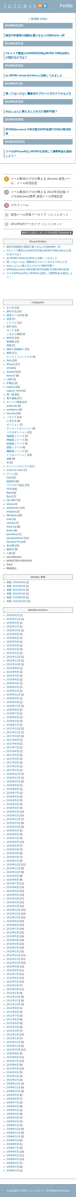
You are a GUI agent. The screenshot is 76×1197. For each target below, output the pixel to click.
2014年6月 (13, 887)
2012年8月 (13, 970)
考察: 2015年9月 (16, 582)
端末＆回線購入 (15, 349)
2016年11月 (13, 777)
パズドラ (12, 417)
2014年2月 (13, 902)
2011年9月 (13, 1008)
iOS (9, 368)
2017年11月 (13, 732)
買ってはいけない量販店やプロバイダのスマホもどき (38, 93)
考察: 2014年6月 (16, 586)
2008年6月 (13, 1151)
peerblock (12, 534)
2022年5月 (13, 641)
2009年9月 (13, 1095)
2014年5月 (13, 891)
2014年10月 (13, 872)
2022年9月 (13, 634)
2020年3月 (13, 683)
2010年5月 (13, 1068)
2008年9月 (13, 1140)
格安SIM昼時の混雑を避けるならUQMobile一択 (35, 35)
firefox (10, 530)
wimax (10, 504)
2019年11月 (13, 694)
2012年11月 (13, 959)
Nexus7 (11, 375)
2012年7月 (13, 974)
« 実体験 (33, 18)
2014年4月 (13, 894)
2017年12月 (13, 728)
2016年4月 (13, 804)
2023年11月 (13, 619)
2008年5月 (13, 1155)
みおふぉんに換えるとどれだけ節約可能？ (31, 111)
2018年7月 (13, 713)
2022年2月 (13, 649)
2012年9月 (13, 966)
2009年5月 (13, 1110)
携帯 (9, 353)
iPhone (11, 364)
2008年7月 (13, 1147)
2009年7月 (13, 1102)
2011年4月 (13, 1027)
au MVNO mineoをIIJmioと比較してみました (33, 75)
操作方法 (12, 311)
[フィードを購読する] (40, 6)
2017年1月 (13, 770)
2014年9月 (13, 875)
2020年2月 (13, 687)
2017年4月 (13, 758)
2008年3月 (13, 1163)
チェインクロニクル (18, 466)
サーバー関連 (14, 402)
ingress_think (14, 390)
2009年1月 (13, 1125)
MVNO (10, 337)
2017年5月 (13, 755)
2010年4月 (13, 1072)
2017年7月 (13, 747)
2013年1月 (13, 951)
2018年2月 (13, 721)
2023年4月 (13, 622)
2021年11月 (13, 660)
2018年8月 (13, 709)
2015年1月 (13, 860)
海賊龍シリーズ (15, 436)
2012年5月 (13, 981)
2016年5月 (13, 800)
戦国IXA (11, 481)
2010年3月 (13, 1076)
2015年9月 (13, 830)
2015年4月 (13, 849)
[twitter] (45, 6)
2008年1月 (13, 1170)
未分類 (10, 545)
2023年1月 (13, 626)
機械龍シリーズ (15, 451)
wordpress (13, 409)
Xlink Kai (12, 526)
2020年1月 (13, 690)
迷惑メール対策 (15, 315)
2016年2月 (13, 811)
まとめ (10, 307)
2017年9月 (13, 739)
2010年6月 (13, 1064)
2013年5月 (13, 936)
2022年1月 (13, 653)
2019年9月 (13, 698)
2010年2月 (13, 1079)
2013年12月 (13, 909)
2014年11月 (13, 868)
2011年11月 (13, 1000)
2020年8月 (13, 679)
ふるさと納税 (14, 334)
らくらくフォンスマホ (19, 356)
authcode (12, 405)
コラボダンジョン (17, 432)
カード (10, 330)
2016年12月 (13, 773)
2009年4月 (13, 1113)
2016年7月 (13, 792)
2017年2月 (13, 766)
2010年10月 (13, 1049)
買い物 (10, 394)
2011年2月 (13, 1034)
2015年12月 (13, 819)
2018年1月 (13, 724)
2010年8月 (13, 1057)
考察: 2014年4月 (16, 593)
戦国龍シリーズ (15, 443)
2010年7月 (13, 1061)
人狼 (9, 553)
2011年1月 (13, 1038)
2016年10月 (13, 781)
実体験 (10, 341)
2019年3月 (13, 702)
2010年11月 (13, 1045)
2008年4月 (13, 1159)
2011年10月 (13, 1004)
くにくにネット (20, 6)
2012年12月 (13, 955)
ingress (11, 386)
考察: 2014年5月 (16, 589)
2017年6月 (13, 751)
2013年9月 (13, 921)
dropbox (11, 511)
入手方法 (12, 420)
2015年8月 (13, 834)
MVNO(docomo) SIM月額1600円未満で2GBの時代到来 (38, 269)
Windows (12, 515)
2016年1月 (13, 815)
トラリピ (12, 322)
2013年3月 (13, 943)
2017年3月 (13, 762)
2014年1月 (13, 906)
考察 (9, 345)
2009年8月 (13, 1098)
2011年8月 (13, 1011)
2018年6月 (13, 717)
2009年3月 (13, 1117)
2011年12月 (13, 996)
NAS (9, 360)
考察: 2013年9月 (16, 597)
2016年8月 (13, 789)
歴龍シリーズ (14, 447)
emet (9, 519)
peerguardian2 (15, 538)
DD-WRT (12, 500)
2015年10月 (13, 826)
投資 (9, 319)
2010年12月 (13, 1042)
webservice (13, 507)
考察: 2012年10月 (17, 601)
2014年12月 (13, 864)
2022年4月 (13, 645)
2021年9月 (13, 668)
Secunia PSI (14, 541)
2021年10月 (13, 664)
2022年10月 (13, 630)
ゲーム (10, 473)
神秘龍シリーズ (15, 439)
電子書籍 (12, 398)
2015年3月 (13, 853)
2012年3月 (13, 989)
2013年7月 (13, 928)
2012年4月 (13, 985)
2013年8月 (13, 925)
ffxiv (9, 496)
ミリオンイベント (17, 454)
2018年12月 (13, 705)
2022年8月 (13, 637)
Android (11, 371)
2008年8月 (13, 1144)
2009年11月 (13, 1087)
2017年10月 (13, 736)
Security (11, 413)
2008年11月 (13, 1132)
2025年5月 (13, 615)
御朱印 (10, 549)
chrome (11, 522)
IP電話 (10, 383)
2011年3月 (13, 1030)
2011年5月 (13, 1023)
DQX (9, 477)
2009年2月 (13, 1121)
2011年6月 (13, 1019)
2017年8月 (13, 743)
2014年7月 (13, 883)
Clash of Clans (15, 470)
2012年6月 (13, 977)
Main (44, 18)
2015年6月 (13, 841)
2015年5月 (13, 845)
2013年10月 (13, 917)
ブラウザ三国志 (15, 485)
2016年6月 (13, 796)
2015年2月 (13, 857)
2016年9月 (13, 785)
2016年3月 (13, 807)
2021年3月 (13, 675)
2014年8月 (13, 879)
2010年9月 (13, 1053)
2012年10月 (13, 962)
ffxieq (10, 492)
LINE (9, 379)
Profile (66, 5)
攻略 (9, 458)
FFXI (9, 488)
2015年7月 (13, 838)
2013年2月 (13, 947)
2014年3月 (13, 898)
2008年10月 (13, 1136)
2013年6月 (13, 932)
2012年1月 (13, 993)
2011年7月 (13, 1015)
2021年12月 (13, 656)
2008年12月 (13, 1129)
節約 (9, 326)
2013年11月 (13, 913)
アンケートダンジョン (19, 428)
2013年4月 (13, 940)
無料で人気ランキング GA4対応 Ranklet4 (45, 232)
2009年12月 (13, 1083)
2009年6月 (13, 1106)
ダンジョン (13, 424)
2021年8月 (13, 671)
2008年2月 (13, 1166)
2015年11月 (13, 823)
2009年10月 (13, 1091)
